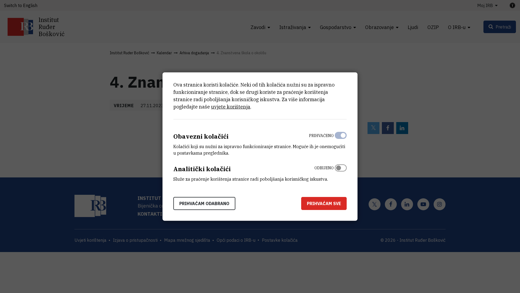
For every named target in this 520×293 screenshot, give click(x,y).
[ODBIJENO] (341, 172)
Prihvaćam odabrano (204, 203)
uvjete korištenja (230, 107)
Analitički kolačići (202, 169)
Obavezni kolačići (201, 136)
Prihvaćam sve (324, 203)
